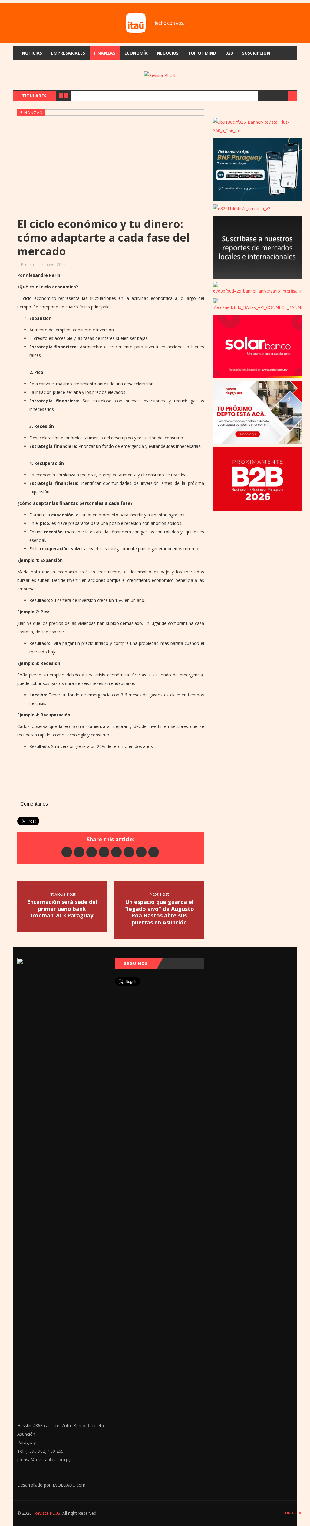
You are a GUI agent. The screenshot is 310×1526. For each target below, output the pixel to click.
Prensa (27, 264)
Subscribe (292, 1513)
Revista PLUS (47, 1513)
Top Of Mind (202, 53)
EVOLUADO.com (69, 1485)
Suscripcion (256, 53)
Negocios (168, 53)
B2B (229, 53)
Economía (136, 53)
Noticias (32, 53)
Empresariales (68, 53)
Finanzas (104, 53)
